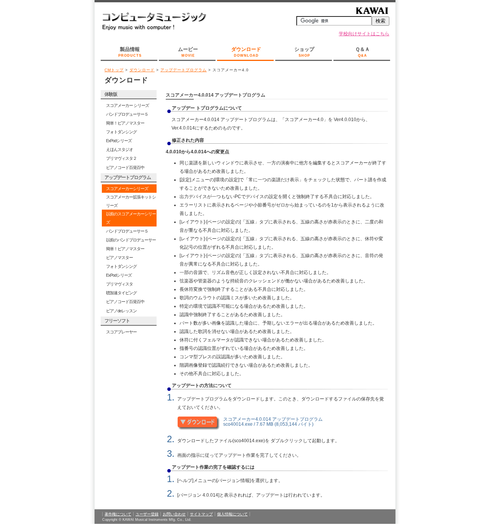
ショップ (304, 51)
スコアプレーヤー (121, 332)
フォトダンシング (121, 132)
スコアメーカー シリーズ (127, 105)
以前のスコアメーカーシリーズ (131, 218)
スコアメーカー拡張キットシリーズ (131, 201)
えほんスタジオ (119, 149)
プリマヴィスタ (119, 284)
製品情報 (130, 51)
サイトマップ (201, 514)
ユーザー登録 (147, 514)
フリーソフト (117, 320)
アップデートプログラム (183, 70)
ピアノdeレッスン (121, 310)
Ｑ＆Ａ (362, 51)
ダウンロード (246, 51)
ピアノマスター (119, 257)
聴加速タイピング (121, 292)
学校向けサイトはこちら (364, 33)
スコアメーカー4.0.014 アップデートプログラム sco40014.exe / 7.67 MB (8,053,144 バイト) (273, 422)
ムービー (188, 51)
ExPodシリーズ (119, 140)
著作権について (118, 514)
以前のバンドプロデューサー (131, 240)
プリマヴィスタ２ (121, 158)
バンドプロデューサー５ (127, 114)
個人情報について (232, 514)
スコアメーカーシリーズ (127, 188)
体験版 (111, 94)
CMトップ (114, 70)
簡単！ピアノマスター (125, 123)
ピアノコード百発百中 (125, 167)
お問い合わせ (174, 514)
